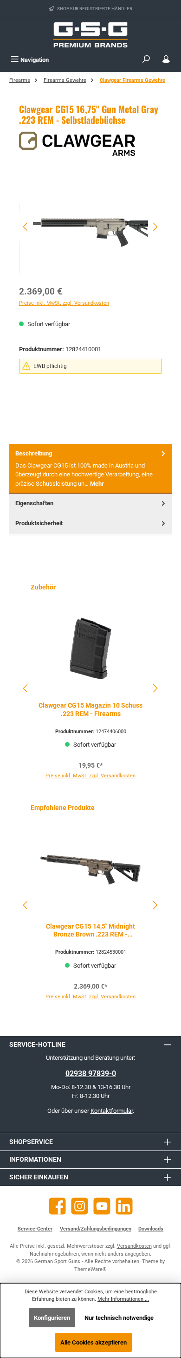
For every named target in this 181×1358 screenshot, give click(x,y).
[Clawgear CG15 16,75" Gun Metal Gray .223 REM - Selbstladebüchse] (90, 226)
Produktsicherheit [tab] (39, 523)
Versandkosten (134, 1246)
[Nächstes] (155, 227)
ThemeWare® (90, 1269)
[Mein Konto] (166, 59)
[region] (90, 226)
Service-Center (35, 1229)
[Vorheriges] (26, 227)
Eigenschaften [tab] (34, 503)
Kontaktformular (111, 1110)
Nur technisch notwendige (119, 1317)
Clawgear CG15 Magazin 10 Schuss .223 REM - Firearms (90, 710)
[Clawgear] (90, 144)
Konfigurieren (52, 1317)
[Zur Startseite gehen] (90, 34)
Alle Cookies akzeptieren (93, 1342)
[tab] (90, 469)
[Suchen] (146, 59)
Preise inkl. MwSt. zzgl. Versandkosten (64, 303)
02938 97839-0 (90, 1073)
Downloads (150, 1229)
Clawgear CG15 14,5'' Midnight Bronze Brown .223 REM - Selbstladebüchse (90, 931)
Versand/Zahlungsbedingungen (95, 1229)
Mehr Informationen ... (123, 1299)
